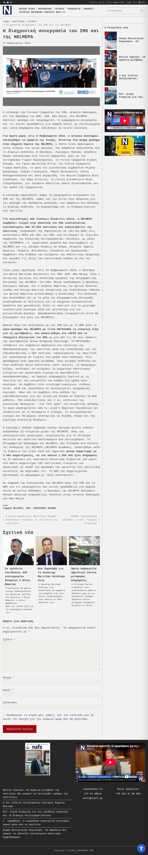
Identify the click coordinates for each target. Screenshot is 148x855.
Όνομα (8, 677)
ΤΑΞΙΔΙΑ (59, 9)
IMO (28, 508)
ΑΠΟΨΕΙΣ (88, 9)
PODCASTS (49, 12)
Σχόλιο (9, 639)
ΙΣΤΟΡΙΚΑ (24, 12)
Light (129, 2)
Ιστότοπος (10, 702)
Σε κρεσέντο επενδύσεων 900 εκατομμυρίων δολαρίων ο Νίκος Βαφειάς (17, 576)
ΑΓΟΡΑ (31, 9)
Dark (135, 2)
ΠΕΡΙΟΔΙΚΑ (37, 12)
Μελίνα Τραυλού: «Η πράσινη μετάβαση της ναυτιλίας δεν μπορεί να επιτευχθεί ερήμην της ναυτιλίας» (35, 794)
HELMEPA (18, 508)
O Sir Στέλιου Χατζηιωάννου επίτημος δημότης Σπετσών (130, 80)
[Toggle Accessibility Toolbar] (141, 848)
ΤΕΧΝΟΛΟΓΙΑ (73, 9)
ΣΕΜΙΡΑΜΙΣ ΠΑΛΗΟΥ (44, 508)
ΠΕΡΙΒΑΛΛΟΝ (44, 9)
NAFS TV (60, 12)
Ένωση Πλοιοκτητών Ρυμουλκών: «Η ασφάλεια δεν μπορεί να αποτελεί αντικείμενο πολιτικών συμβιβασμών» (34, 834)
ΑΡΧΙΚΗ (23, 9)
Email (8, 690)
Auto (143, 2)
